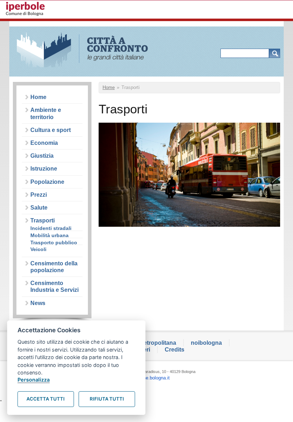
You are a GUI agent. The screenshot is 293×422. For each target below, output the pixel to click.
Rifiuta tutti (107, 399)
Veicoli (38, 249)
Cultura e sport (50, 130)
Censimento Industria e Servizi (54, 286)
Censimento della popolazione (54, 266)
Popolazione (47, 182)
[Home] (86, 50)
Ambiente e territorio (45, 113)
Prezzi (38, 195)
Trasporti (42, 220)
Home (38, 97)
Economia (44, 143)
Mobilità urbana (49, 235)
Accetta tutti (45, 399)
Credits (174, 350)
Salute (39, 208)
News (37, 303)
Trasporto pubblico (53, 242)
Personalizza (34, 380)
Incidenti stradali (50, 228)
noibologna (206, 343)
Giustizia (42, 156)
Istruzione (43, 169)
